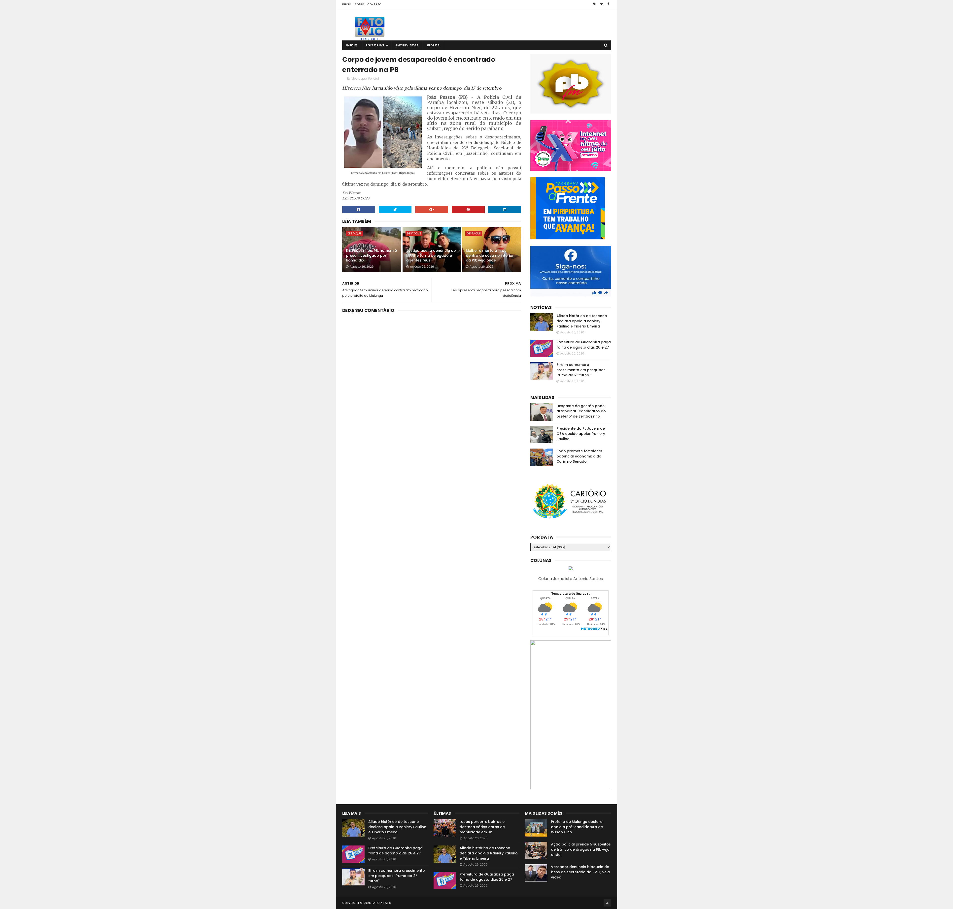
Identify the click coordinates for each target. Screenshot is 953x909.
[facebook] (608, 4)
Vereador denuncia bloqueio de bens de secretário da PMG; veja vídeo (580, 872)
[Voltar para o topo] (607, 903)
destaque (359, 78)
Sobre (359, 4)
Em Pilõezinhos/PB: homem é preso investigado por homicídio (371, 255)
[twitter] (601, 4)
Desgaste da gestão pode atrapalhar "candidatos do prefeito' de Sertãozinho (581, 411)
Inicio (346, 4)
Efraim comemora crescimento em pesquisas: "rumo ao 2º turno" (581, 370)
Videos (433, 45)
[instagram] (594, 4)
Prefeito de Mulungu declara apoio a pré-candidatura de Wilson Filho (577, 827)
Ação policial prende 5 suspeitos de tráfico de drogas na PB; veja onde (581, 849)
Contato (374, 4)
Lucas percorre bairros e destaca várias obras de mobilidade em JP (482, 827)
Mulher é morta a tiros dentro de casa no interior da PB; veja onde (490, 255)
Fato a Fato (381, 903)
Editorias (375, 45)
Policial (373, 78)
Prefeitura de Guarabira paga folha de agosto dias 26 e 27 (583, 345)
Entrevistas (407, 45)
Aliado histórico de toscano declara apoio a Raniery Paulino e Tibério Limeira (581, 321)
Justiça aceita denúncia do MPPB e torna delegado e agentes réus (431, 255)
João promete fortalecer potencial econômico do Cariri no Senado (579, 456)
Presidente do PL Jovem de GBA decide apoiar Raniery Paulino (580, 433)
